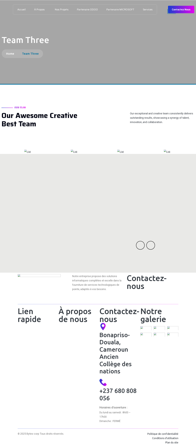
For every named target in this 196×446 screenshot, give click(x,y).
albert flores (38, 139)
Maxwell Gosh (172, 139)
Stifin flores (84, 139)
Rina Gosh (131, 139)
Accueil (21, 9)
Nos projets (61, 9)
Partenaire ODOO (87, 9)
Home (11, 53)
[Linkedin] (138, 296)
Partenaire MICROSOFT (120, 9)
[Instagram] (145, 296)
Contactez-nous (27, 358)
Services (148, 9)
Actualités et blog (27, 351)
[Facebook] (130, 296)
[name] (25, 152)
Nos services (25, 344)
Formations (65, 344)
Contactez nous (181, 9)
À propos (39, 9)
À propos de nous (28, 336)
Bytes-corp (33, 433)
